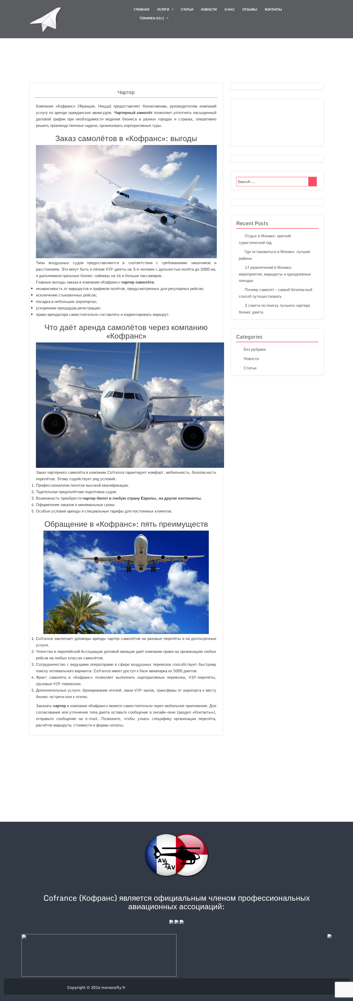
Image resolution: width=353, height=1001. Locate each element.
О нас (230, 9)
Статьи (187, 9)
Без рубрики (255, 349)
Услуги (163, 9)
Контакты (273, 9)
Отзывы (249, 9)
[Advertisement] (176, 779)
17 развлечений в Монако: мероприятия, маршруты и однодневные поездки (275, 274)
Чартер (126, 92)
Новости (209, 9)
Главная (141, 9)
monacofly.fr (113, 987)
